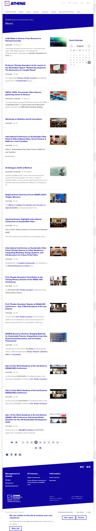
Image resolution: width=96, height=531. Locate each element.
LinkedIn (20, 454)
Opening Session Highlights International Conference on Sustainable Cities (23, 220)
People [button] (28, 12)
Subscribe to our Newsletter (55, 498)
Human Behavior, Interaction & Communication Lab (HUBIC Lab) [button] (36, 482)
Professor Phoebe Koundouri (27, 78)
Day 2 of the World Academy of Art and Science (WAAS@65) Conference (26, 391)
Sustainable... (17, 354)
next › (36, 448)
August (80, 46)
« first (12, 442)
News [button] (78, 12)
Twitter (15, 454)
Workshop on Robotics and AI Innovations (23, 119)
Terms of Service (80, 512)
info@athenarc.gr (78, 496)
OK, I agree (68, 517)
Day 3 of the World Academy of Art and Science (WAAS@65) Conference (26, 367)
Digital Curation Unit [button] (33, 477)
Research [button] (36, 12)
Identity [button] (21, 12)
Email (7, 454)
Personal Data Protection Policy (65, 512)
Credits (89, 512)
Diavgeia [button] (8, 480)
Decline (81, 517)
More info (16, 528)
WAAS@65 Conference (26, 430)
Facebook (11, 454)
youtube (71, 3)
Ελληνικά (75, 3)
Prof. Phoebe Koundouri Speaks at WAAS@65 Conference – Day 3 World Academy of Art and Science (25, 306)
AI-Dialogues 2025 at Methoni (18, 168)
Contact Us (51, 496)
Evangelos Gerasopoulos (26, 263)
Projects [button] (53, 12)
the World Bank (21, 81)
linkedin (64, 3)
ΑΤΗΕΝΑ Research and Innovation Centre (19, 20)
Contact (88, 3)
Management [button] (9, 483)
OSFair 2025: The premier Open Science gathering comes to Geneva (23, 93)
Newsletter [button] (52, 480)
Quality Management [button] (11, 486)
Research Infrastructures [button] (66, 12)
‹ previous (16, 442)
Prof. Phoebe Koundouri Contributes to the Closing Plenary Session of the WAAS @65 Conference (24, 279)
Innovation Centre (15, 3)
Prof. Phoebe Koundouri (24, 290)
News (9, 23)
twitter (66, 3)
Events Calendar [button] (54, 477)
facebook (62, 3)
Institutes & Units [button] (10, 12)
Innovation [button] (45, 12)
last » (40, 448)
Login (82, 3)
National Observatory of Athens (19, 266)
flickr (68, 3)
